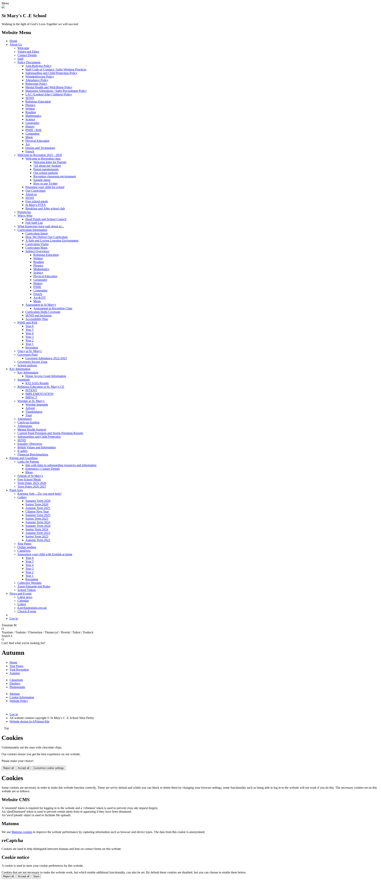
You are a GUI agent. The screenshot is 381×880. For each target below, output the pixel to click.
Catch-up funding (28, 422)
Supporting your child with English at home (44, 554)
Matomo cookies (22, 832)
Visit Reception (19, 669)
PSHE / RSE (33, 130)
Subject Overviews (37, 251)
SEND (29, 98)
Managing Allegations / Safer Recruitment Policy (56, 90)
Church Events (26, 611)
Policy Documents (28, 62)
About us (31, 194)
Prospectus (24, 212)
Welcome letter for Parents (49, 162)
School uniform (27, 365)
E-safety (22, 451)
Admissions (24, 426)
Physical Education (37, 140)
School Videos (26, 590)
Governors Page (27, 354)
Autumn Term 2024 (37, 522)
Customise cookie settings (48, 768)
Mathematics (33, 115)
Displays (15, 683)
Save (36, 876)
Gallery (22, 497)
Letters (21, 604)
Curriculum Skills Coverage (42, 312)
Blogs (29, 472)
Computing (32, 133)
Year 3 (29, 336)
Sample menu (41, 180)
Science (30, 119)
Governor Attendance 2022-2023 (46, 358)
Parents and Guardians (24, 458)
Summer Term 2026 (37, 500)
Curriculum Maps (36, 247)
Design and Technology (40, 148)
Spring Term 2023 (36, 536)
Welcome (23, 48)
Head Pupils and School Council (45, 219)
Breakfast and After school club (45, 208)
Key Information (20, 369)
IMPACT (31, 397)
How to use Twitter (45, 183)
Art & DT (39, 297)
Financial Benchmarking (32, 454)
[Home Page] (3, 7)
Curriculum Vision (37, 244)
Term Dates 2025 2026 (31, 483)
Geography (32, 123)
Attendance (24, 418)
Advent (30, 408)
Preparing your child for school (44, 187)
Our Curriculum (35, 190)
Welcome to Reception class (43, 158)
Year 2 (29, 340)
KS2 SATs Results (37, 383)
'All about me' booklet (47, 165)
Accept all (23, 768)
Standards (23, 379)
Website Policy (19, 701)
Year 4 (29, 333)
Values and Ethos (28, 51)
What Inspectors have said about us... (40, 226)
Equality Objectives (29, 443)
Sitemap (15, 693)
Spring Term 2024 (36, 529)
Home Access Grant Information (45, 376)
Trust (28, 415)
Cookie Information (22, 697)
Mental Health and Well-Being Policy (48, 87)
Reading (30, 112)
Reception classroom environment (54, 176)
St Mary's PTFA (35, 205)
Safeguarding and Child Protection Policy (51, 73)
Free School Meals (29, 479)
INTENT (31, 390)
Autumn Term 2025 (37, 508)
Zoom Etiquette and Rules (33, 586)
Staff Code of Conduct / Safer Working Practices (55, 69)
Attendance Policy (36, 80)
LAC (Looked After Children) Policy (48, 94)
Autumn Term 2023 (37, 533)
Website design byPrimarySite (29, 721)
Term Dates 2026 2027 (31, 486)
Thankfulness (33, 411)
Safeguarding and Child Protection (39, 436)
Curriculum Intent (36, 233)
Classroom (16, 680)
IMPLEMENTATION (39, 394)
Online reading (26, 547)
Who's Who (24, 215)
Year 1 (29, 344)
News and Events (21, 593)
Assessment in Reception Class (52, 308)
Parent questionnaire (46, 169)
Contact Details (27, 55)
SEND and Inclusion (38, 315)
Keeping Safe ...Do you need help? (39, 493)
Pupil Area (16, 490)
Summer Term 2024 (37, 525)
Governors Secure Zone (32, 361)
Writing (30, 108)
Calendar (23, 600)
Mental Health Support (31, 429)
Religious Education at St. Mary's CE (40, 386)
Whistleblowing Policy (39, 76)
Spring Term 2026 (36, 504)
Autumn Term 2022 (37, 540)
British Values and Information (36, 447)
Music (29, 137)
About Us (16, 44)
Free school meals (36, 201)
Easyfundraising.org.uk (32, 607)
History (30, 126)
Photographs (17, 687)
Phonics (30, 105)
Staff (20, 58)
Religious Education (38, 101)
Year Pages (24, 543)
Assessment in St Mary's (40, 304)
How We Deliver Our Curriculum (46, 237)
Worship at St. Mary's (30, 401)
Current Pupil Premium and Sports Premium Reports (50, 433)
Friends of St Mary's (30, 476)
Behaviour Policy (36, 83)
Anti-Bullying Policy (38, 66)
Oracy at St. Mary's (29, 351)
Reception (31, 347)
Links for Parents (28, 461)
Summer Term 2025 (37, 515)
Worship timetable (36, 404)
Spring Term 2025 (36, 518)
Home (13, 41)
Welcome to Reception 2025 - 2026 (39, 155)
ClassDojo (24, 550)
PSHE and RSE (27, 322)
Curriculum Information (32, 230)
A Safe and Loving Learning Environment (51, 240)
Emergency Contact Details (42, 468)
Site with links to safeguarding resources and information (60, 465)
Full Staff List (34, 222)
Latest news (24, 597)
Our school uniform (45, 172)
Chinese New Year (37, 511)
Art (27, 144)
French (29, 151)
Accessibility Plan (36, 319)
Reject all (8, 768)
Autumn (15, 673)
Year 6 (29, 326)
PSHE (37, 287)
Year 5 (29, 329)
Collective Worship (29, 582)
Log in (14, 618)
